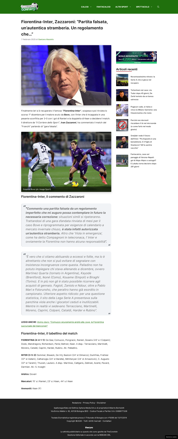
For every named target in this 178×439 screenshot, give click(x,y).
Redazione (76, 403)
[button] (158, 6)
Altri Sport (121, 7)
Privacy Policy (89, 403)
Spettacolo (142, 7)
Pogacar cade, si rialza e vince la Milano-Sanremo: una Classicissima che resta (144, 110)
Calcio (85, 7)
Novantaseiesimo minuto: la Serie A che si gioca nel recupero (143, 79)
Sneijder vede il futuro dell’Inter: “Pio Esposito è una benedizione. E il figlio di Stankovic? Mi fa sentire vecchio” (143, 141)
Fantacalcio (104, 7)
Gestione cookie (171, 437)
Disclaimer (101, 403)
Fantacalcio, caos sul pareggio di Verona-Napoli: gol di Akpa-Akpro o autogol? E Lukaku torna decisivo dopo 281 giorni (143, 160)
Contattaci (107, 421)
